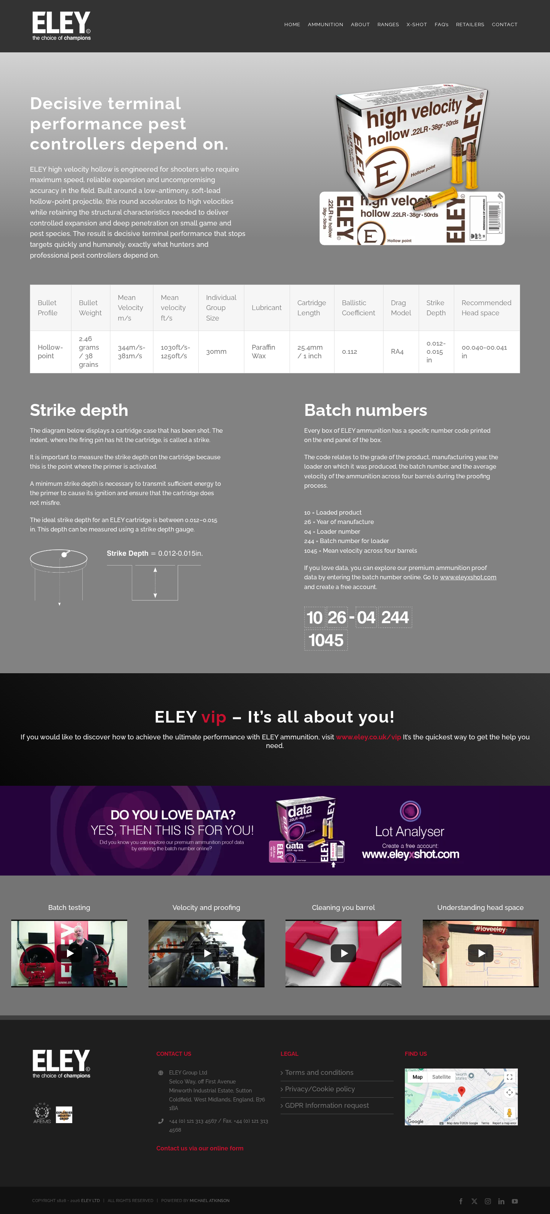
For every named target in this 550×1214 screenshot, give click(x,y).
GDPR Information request (327, 1105)
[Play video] (69, 953)
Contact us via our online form (200, 1148)
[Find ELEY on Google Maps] (461, 1072)
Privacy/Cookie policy (320, 1089)
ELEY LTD (90, 1200)
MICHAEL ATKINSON (209, 1200)
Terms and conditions (319, 1072)
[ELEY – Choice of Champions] (88, 1067)
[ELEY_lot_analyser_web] (275, 789)
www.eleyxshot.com (468, 577)
